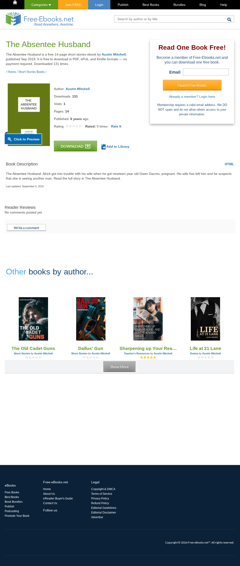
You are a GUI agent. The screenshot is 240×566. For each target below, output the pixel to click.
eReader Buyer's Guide (58, 498)
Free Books (12, 492)
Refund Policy (100, 503)
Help (223, 5)
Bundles (179, 5)
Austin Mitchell (114, 54)
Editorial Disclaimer (103, 512)
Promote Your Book (17, 515)
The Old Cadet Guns (33, 348)
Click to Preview (26, 139)
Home (47, 489)
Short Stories (22, 353)
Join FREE (73, 5)
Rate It (116, 126)
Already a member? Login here (192, 96)
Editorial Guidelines (103, 508)
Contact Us (50, 503)
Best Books (150, 5)
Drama (194, 353)
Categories (40, 5)
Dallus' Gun (90, 348)
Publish (123, 5)
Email (174, 72)
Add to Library (117, 146)
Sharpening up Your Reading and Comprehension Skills (148, 348)
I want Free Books (192, 85)
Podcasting (12, 511)
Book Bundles (13, 501)
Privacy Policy (100, 498)
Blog (202, 5)
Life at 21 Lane (205, 348)
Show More (119, 366)
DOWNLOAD (72, 146)
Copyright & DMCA (103, 489)
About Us (49, 493)
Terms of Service (101, 493)
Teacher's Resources (137, 353)
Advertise (97, 517)
